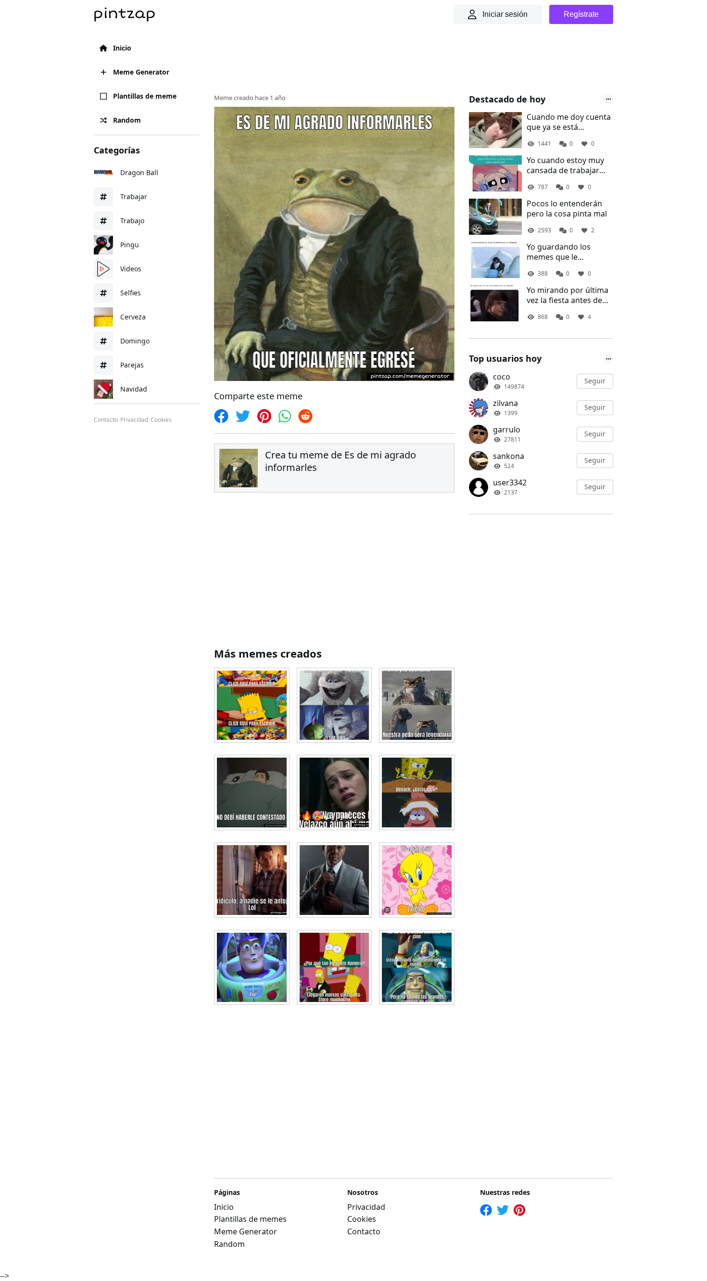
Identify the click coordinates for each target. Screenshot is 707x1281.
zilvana (505, 403)
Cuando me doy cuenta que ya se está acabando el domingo (569, 122)
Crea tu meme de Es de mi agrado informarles (340, 461)
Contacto (106, 420)
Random (127, 120)
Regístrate (581, 14)
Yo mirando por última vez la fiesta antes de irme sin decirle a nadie (569, 295)
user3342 (510, 482)
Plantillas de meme (145, 96)
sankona (508, 456)
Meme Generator (141, 71)
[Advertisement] (389, 60)
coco (501, 376)
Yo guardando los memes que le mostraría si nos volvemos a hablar (560, 252)
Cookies (161, 420)
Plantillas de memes (250, 1219)
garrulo (506, 429)
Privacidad (134, 420)
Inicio (122, 47)
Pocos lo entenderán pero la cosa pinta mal (567, 209)
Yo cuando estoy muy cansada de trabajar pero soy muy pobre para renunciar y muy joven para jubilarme (566, 165)
